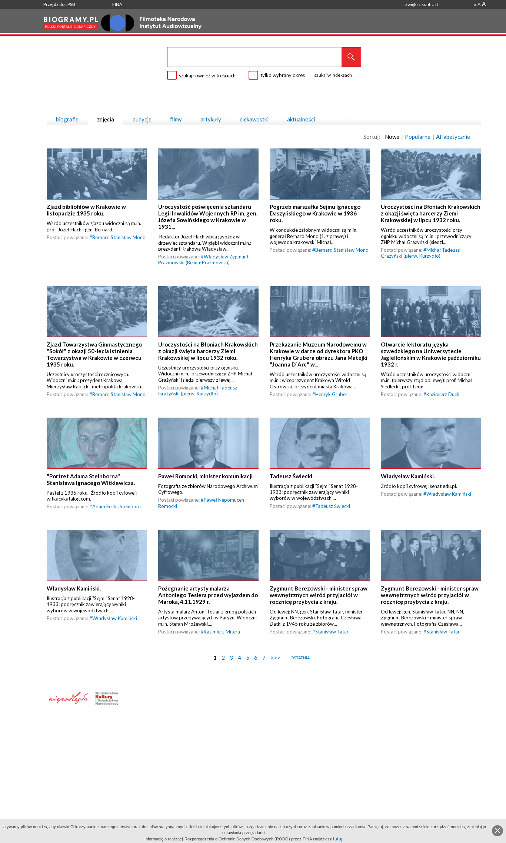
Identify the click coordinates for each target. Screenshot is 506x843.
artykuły (210, 119)
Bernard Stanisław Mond (119, 237)
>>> (275, 657)
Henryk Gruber (331, 394)
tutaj (337, 839)
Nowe (392, 136)
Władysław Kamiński (448, 494)
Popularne (417, 136)
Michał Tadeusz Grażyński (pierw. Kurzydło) (420, 253)
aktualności (301, 119)
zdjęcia (105, 119)
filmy (176, 119)
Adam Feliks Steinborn (116, 506)
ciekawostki (254, 119)
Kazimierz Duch (442, 394)
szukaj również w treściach (207, 75)
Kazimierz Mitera (222, 632)
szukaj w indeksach (333, 75)
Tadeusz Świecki (332, 506)
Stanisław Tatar (332, 632)
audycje (142, 119)
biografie (67, 119)
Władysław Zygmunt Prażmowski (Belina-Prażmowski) (203, 259)
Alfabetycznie (453, 136)
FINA (117, 4)
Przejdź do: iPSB (59, 4)
